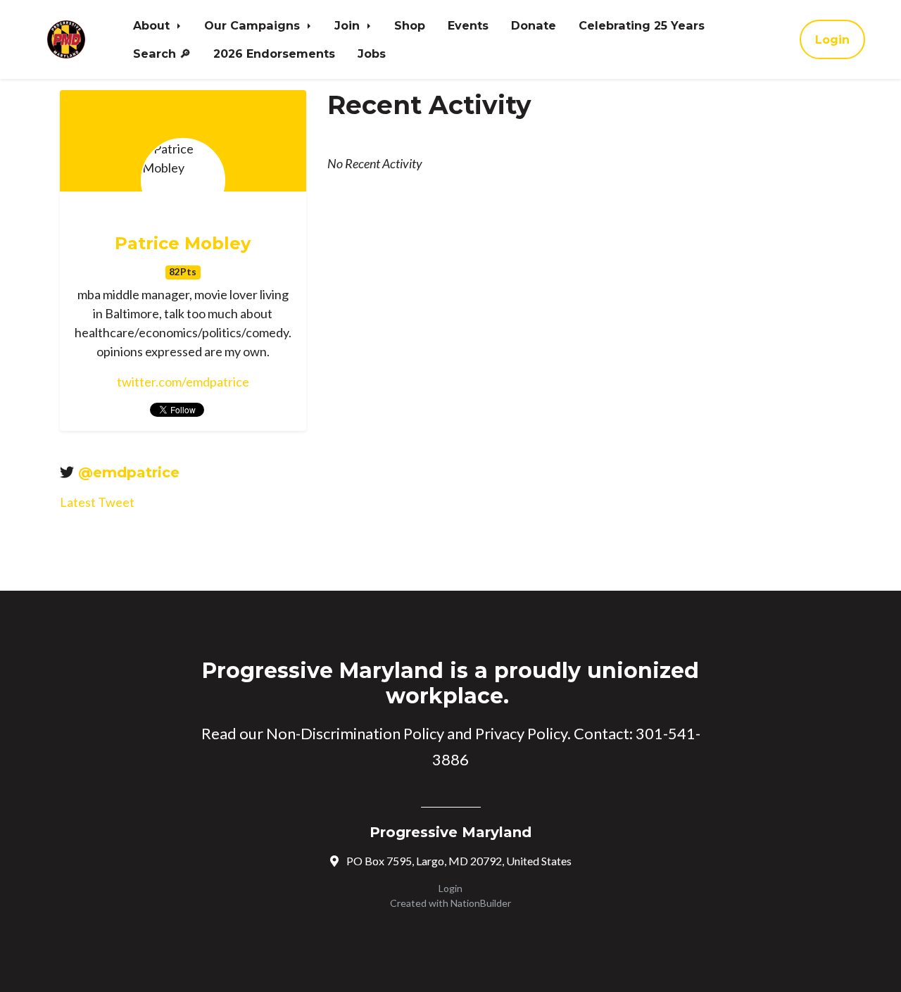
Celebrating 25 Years (642, 25)
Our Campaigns (253, 25)
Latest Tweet (97, 502)
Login (832, 39)
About (153, 25)
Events (468, 25)
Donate (533, 25)
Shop (409, 25)
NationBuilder (480, 903)
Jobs (372, 53)
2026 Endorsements (274, 53)
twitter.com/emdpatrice (183, 381)
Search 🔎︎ (162, 53)
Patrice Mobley (183, 243)
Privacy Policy (521, 733)
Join (348, 25)
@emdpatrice (128, 472)
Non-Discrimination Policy (355, 733)
